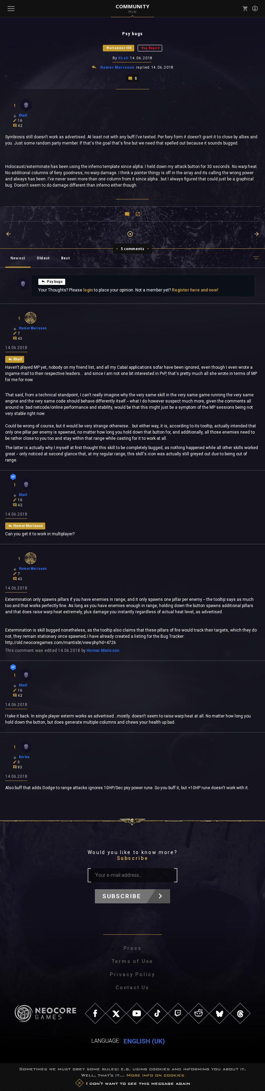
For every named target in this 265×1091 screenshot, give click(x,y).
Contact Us (132, 987)
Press (133, 948)
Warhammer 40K (119, 48)
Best (65, 258)
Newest (17, 258)
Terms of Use (133, 961)
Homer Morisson (117, 67)
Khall (123, 58)
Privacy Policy (132, 974)
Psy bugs (54, 282)
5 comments (133, 248)
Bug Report (150, 48)
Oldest (43, 258)
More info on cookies (155, 1075)
